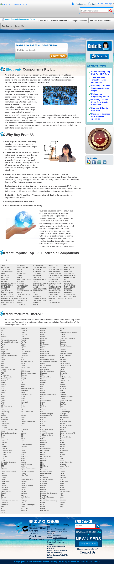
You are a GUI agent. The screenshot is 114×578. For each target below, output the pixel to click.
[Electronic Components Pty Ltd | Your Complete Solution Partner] (13, 4)
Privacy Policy (36, 539)
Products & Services (59, 20)
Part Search (7, 26)
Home (32, 525)
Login (94, 3)
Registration (81, 3)
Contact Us (19, 26)
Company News (37, 528)
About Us (42, 20)
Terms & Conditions (35, 534)
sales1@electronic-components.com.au (57, 539)
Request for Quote (79, 20)
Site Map (33, 531)
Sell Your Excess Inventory (100, 20)
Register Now (88, 543)
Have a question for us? (87, 549)
